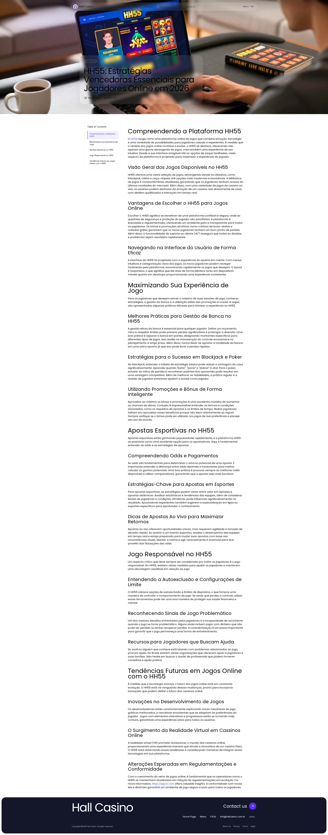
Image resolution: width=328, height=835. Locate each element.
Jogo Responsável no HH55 (101, 155)
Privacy (236, 826)
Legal (253, 826)
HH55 (134, 138)
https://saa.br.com (163, 783)
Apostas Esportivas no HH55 (101, 150)
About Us (227, 826)
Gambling (90, 61)
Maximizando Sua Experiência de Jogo (104, 143)
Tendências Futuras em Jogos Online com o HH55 (102, 162)
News (203, 816)
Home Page (189, 816)
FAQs (213, 816)
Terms (245, 826)
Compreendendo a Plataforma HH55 (102, 135)
